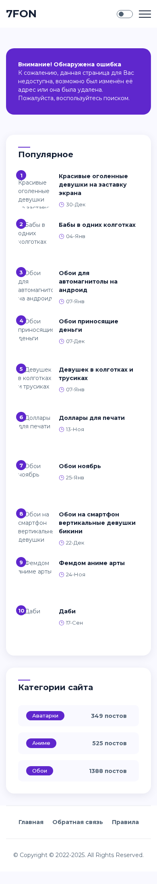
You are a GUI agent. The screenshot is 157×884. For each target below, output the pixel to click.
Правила (125, 822)
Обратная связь (77, 822)
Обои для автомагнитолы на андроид (88, 281)
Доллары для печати (92, 417)
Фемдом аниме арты (92, 563)
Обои (39, 770)
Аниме (41, 743)
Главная (31, 822)
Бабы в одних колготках (97, 224)
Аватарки (45, 715)
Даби (67, 611)
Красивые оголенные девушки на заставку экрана (93, 185)
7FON (21, 13)
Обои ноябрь (80, 466)
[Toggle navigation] (145, 14)
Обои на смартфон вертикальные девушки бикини (97, 523)
